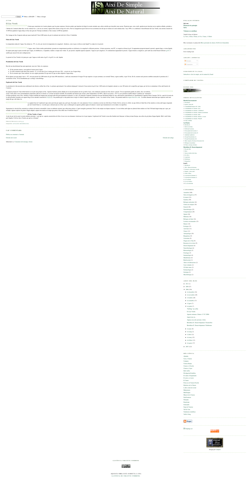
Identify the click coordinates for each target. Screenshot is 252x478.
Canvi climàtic (187, 265)
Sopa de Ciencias (188, 407)
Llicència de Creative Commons (126, 476)
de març (189, 337)
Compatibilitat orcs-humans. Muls (192, 114)
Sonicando (186, 405)
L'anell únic (187, 157)
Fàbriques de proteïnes (190, 143)
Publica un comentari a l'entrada (15, 134)
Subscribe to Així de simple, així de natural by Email (198, 74)
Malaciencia (186, 390)
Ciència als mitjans (188, 204)
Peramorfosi (187, 161)
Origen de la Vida (188, 241)
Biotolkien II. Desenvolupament (192, 147)
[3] (51, 97)
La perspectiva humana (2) (191, 177)
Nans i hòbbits (188, 120)
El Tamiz (186, 380)
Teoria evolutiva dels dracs (191, 153)
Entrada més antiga (168, 138)
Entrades (188, 61)
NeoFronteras (187, 397)
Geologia (186, 272)
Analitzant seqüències (190, 135)
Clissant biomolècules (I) (190, 137)
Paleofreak (186, 402)
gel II (167, 50)
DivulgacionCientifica (189, 373)
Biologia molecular (188, 202)
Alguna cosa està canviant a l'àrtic (196, 320)
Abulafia (185, 356)
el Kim (191, 36)
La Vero (185, 36)
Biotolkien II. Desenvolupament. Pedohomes (199, 325)
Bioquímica (186, 236)
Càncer (185, 231)
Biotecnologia (187, 250)
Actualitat (16, 123)
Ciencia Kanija (187, 363)
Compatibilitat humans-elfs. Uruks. (193, 106)
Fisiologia (186, 253)
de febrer (190, 340)
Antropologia (187, 233)
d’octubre (190, 298)
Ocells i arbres (188, 173)
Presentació (187, 102)
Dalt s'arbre (186, 371)
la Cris (200, 36)
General (185, 207)
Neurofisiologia (187, 248)
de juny (189, 329)
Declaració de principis (190, 25)
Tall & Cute (186, 409)
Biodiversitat (187, 260)
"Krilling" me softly (192, 309)
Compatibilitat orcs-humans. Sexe (192, 108)
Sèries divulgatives (188, 195)
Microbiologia (24, 123)
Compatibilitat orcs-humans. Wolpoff (193, 118)
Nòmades (186, 400)
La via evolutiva (188, 181)
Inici (89, 138)
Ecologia (185, 226)
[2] (49, 97)
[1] (47, 97)
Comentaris (189, 64)
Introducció (187, 124)
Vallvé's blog (187, 414)
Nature (90, 103)
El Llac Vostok (12, 23)
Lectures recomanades (189, 221)
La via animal (188, 179)
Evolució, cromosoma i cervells (192, 169)
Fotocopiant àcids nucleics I (191, 130)
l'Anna (204, 36)
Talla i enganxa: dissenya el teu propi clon (194, 141)
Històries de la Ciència (189, 385)
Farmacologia (187, 270)
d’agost (189, 303)
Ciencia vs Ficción (188, 366)
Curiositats (186, 238)
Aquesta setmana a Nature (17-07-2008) (198, 314)
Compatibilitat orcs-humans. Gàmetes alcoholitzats (196, 112)
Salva (185, 27)
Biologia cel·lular (188, 219)
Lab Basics (186, 123)
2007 (187, 346)
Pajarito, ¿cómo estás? (190, 171)
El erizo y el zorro (188, 378)
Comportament (187, 212)
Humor (185, 224)
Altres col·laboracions (189, 262)
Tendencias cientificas (189, 412)
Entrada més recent (11, 138)
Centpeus (186, 361)
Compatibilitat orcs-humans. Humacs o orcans (195, 116)
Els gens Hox (188, 149)
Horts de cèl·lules (189, 126)
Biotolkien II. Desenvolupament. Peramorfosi (199, 322)
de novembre (191, 295)
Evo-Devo (187, 155)
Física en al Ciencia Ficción (191, 383)
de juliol (189, 306)
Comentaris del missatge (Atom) (23, 142)
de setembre (190, 300)
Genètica (185, 200)
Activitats (186, 229)
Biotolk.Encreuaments (190, 100)
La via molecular (189, 183)
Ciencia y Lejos (187, 368)
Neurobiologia (187, 209)
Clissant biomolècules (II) (191, 139)
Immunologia (187, 255)
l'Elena (195, 36)
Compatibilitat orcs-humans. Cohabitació (194, 110)
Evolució (186, 197)
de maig (189, 332)
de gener (189, 343)
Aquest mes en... (191, 317)
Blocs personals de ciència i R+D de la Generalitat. (215, 43)
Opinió (185, 214)
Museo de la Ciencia (189, 395)
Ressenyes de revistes (189, 243)
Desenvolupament (188, 245)
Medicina (186, 216)
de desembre (191, 292)
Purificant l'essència (189, 129)
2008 (187, 289)
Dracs (186, 151)
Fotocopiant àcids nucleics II (191, 133)
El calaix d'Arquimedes (189, 375)
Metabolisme (187, 258)
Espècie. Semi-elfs (189, 104)
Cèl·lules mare (187, 267)
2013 (187, 284)
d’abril (189, 334)
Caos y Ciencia (187, 359)
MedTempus (186, 392)
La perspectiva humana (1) (191, 175)
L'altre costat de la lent (189, 388)
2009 (187, 286)
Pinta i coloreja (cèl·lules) (191, 145)
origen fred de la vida (134, 97)
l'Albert (210, 36)
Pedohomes (187, 159)
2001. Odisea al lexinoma (190, 167)
